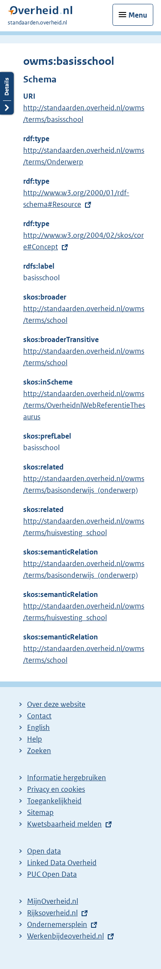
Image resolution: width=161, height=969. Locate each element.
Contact (39, 716)
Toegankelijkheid (54, 800)
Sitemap (40, 812)
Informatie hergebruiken (66, 777)
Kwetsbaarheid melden (64, 824)
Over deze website (56, 704)
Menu (137, 15)
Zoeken (39, 750)
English (38, 727)
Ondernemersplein (57, 924)
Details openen (7, 93)
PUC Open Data (52, 874)
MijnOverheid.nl (52, 901)
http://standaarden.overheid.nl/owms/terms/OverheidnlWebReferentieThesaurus (84, 405)
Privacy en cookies (56, 789)
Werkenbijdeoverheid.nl (65, 936)
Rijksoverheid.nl (52, 913)
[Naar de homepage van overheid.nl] (40, 12)
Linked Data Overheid (62, 862)
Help (34, 739)
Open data (44, 851)
